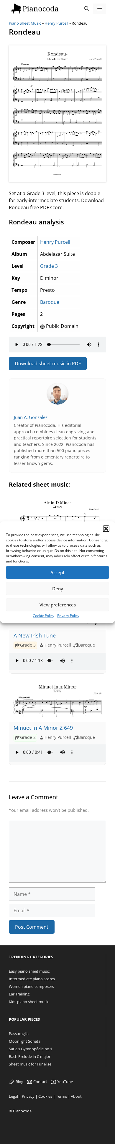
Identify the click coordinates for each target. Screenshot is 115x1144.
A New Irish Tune (35, 635)
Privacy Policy (68, 615)
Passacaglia (19, 1033)
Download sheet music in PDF (48, 363)
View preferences (58, 605)
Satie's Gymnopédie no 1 (30, 1048)
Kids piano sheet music (29, 1001)
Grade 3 (49, 266)
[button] (106, 528)
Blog (19, 1081)
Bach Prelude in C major (29, 1056)
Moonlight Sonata (24, 1041)
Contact (39, 1081)
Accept (57, 572)
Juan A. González (30, 417)
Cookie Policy (43, 615)
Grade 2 (28, 737)
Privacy (28, 1096)
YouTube (64, 1081)
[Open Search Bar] (86, 9)
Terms (61, 1096)
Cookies (45, 1096)
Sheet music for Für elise (30, 1064)
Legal (13, 1096)
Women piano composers (31, 986)
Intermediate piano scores (32, 978)
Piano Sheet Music (25, 23)
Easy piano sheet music (29, 971)
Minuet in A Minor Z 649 (43, 727)
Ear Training (19, 994)
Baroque (49, 302)
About (76, 1096)
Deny (57, 588)
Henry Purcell (56, 23)
